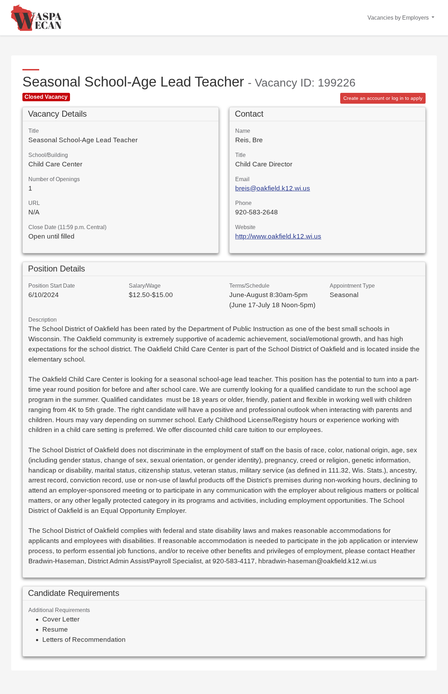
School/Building (48, 155)
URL (34, 203)
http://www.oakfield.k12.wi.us (278, 236)
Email (242, 179)
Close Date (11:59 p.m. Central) (67, 227)
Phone (243, 203)
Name (242, 131)
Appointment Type (352, 286)
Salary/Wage (145, 286)
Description (42, 320)
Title (33, 131)
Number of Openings (54, 179)
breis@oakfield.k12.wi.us (272, 188)
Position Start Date (51, 286)
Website (245, 227)
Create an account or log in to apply (382, 98)
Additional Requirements (59, 610)
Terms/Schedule (249, 286)
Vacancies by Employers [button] (399, 18)
